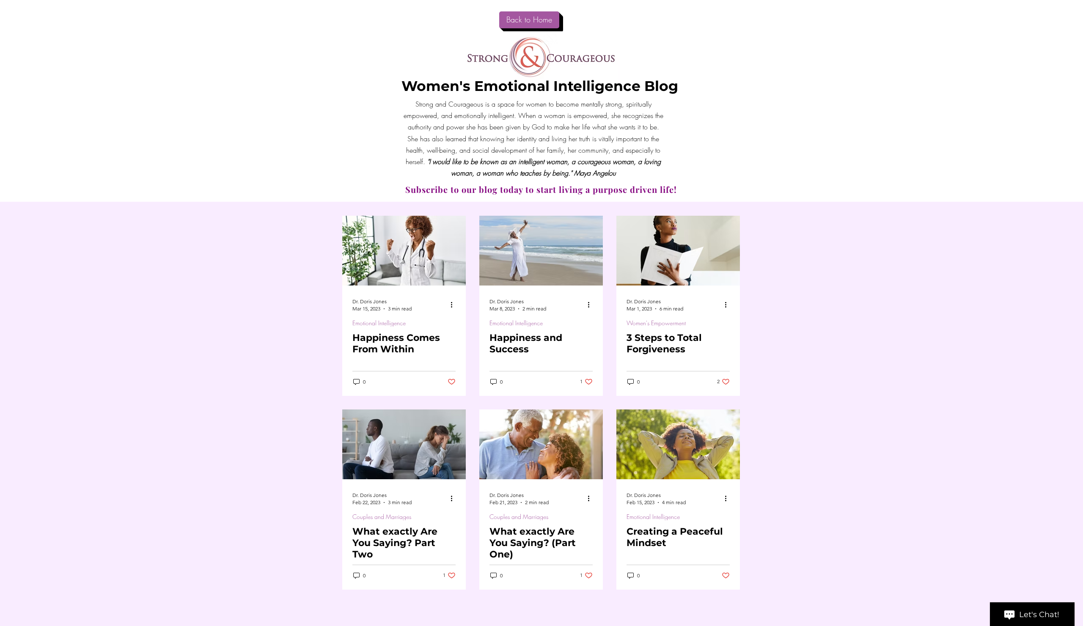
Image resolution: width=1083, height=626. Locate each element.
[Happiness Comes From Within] (404, 251)
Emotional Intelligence (379, 323)
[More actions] (454, 304)
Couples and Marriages (381, 516)
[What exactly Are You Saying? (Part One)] (541, 444)
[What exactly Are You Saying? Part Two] (404, 444)
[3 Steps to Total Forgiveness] (678, 251)
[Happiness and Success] (541, 251)
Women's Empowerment (656, 323)
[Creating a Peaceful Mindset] (678, 444)
